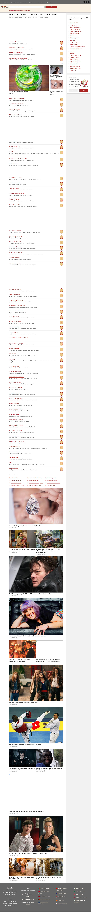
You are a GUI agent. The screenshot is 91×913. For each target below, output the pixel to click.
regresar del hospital (45, 896)
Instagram (30, 894)
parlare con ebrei (74, 57)
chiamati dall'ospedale (16, 480)
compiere (72, 51)
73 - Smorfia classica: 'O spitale (18, 337)
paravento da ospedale (15, 114)
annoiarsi (72, 40)
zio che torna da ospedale (35, 478)
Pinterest (28, 896)
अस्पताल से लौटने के (80, 888)
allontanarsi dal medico (76, 48)
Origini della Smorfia (32, 2)
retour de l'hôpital (62, 893)
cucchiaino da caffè (75, 66)
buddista (72, 24)
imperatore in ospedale (15, 241)
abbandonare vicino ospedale (36, 483)
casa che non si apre (75, 27)
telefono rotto (73, 38)
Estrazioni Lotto (40, 2)
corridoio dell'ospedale (16, 300)
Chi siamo (9, 898)
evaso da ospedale (51, 478)
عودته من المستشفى (80, 891)
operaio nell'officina (75, 29)
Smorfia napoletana (5, 2)
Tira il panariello (48, 2)
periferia (72, 53)
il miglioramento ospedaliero (17, 485)
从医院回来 (61, 900)
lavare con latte (74, 22)
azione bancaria (74, 63)
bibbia (71, 35)
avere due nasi (73, 44)
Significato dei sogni (15, 2)
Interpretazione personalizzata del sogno (19, 10)
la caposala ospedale (52, 480)
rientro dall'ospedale (45, 888)
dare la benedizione (75, 33)
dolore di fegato (74, 59)
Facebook (24, 894)
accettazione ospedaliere (35, 485)
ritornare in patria (14, 414)
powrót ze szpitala (62, 903)
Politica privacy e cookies (28, 899)
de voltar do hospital (45, 899)
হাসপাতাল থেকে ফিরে (79, 894)
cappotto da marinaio (75, 61)
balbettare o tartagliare (75, 31)
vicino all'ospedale (51, 485)
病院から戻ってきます (81, 897)
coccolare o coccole (75, 50)
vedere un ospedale (14, 183)
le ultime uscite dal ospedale (53, 483)
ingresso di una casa (75, 68)
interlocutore (73, 25)
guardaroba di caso (75, 37)
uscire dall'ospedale (15, 42)
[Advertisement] (36, 29)
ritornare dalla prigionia (16, 377)
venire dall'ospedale (33, 480)
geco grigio (73, 70)
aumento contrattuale (75, 55)
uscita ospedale (14, 478)
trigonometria (73, 64)
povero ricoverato (14, 452)
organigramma (73, 42)
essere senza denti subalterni (77, 46)
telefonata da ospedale (16, 483)
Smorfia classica (23, 2)
